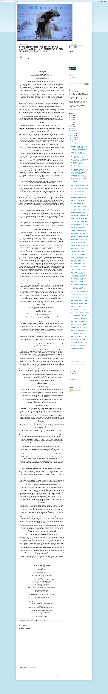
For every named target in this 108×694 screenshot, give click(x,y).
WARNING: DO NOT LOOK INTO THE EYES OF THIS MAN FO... (79, 340)
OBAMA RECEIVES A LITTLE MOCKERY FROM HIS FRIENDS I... (79, 176)
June (73, 143)
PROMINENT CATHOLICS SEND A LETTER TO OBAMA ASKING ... (78, 249)
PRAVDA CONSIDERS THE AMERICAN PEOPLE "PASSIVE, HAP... (79, 147)
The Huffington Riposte (43, 7)
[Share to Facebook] (43, 620)
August (73, 139)
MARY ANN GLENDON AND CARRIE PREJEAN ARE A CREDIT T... (79, 337)
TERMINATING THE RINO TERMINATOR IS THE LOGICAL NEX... (78, 183)
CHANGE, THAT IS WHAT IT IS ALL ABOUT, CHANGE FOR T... (78, 334)
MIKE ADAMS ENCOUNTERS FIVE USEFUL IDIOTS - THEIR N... (78, 273)
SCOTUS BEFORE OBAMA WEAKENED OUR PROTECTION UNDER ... (80, 298)
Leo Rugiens (73, 89)
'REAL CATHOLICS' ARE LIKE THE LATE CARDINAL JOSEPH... (78, 201)
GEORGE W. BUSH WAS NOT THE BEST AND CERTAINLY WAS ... (78, 252)
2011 (71, 126)
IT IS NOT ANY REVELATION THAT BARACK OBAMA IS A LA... (78, 310)
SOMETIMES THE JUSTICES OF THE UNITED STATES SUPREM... (79, 216)
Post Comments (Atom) (30, 667)
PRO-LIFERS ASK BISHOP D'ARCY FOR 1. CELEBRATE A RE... (79, 365)
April (73, 371)
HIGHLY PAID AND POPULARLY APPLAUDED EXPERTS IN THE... (79, 282)
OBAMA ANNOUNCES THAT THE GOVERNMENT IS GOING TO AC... (79, 231)
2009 (71, 130)
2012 (71, 124)
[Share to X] (41, 620)
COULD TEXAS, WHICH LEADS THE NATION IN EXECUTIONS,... (79, 356)
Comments (73, 77)
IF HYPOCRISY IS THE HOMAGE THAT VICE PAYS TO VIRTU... (79, 189)
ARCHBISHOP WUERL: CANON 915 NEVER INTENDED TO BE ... (79, 276)
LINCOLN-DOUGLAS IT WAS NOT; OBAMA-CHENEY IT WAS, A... (78, 179)
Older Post (61, 665)
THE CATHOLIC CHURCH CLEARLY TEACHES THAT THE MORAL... (79, 234)
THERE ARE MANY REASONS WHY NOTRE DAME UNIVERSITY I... (79, 255)
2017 (71, 115)
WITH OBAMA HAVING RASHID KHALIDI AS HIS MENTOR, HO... (78, 346)
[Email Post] (36, 620)
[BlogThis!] (40, 620)
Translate (80, 47)
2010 (71, 128)
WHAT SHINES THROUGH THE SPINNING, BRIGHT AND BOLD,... (79, 264)
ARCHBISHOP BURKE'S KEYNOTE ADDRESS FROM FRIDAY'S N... (79, 295)
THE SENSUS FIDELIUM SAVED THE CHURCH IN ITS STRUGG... (79, 237)
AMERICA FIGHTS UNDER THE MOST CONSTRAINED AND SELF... (79, 222)
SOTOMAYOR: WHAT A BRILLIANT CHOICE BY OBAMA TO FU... (78, 157)
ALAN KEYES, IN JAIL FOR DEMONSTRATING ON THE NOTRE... (78, 289)
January (73, 377)
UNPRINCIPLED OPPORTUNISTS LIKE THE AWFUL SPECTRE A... (80, 279)
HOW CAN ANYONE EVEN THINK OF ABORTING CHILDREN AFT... (79, 186)
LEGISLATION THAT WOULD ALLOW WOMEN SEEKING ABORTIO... (79, 322)
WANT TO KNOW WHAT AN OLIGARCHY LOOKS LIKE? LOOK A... (79, 153)
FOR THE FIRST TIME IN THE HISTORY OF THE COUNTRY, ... (80, 313)
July (73, 141)
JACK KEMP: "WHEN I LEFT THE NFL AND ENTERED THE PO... (79, 316)
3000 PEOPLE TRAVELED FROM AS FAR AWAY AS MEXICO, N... (79, 192)
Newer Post (22, 665)
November (74, 133)
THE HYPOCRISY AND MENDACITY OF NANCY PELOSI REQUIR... (80, 368)
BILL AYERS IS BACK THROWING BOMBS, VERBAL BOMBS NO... (78, 195)
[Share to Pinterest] (44, 620)
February (74, 375)
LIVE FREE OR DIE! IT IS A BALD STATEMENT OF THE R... (78, 204)
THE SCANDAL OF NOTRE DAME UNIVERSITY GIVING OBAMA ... (78, 243)
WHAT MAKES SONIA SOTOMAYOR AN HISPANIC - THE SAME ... (79, 170)
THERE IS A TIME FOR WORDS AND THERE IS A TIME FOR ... (79, 198)
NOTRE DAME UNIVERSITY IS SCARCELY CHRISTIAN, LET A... (79, 213)
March (73, 373)
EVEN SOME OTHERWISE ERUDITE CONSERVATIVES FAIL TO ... (79, 240)
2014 (71, 121)
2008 (71, 379)
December (74, 132)
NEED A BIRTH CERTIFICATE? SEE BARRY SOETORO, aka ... (79, 163)
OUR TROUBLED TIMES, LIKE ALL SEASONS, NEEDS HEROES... (78, 207)
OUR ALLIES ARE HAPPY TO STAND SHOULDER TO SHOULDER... (79, 319)
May (73, 144)
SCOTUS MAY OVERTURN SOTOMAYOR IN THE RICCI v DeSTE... (78, 167)
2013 (71, 122)
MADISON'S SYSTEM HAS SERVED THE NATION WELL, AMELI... (79, 331)
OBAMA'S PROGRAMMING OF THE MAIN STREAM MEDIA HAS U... (79, 328)
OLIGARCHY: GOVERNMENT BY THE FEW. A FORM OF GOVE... (79, 267)
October (73, 135)
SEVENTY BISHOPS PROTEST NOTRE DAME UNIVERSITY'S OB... (79, 246)
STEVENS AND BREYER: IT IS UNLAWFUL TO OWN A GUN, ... (78, 362)
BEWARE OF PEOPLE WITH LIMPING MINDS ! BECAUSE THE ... (79, 353)
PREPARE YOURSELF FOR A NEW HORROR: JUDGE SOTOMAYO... (79, 359)
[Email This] (38, 620)
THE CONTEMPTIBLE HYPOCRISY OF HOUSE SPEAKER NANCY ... (79, 225)
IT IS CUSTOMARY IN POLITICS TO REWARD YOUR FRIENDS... (79, 173)
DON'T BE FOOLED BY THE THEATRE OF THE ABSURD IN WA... (79, 301)
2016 (71, 117)
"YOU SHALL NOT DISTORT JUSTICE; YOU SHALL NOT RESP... (79, 292)
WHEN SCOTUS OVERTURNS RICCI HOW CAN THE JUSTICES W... (79, 160)
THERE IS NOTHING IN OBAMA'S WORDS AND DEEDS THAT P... (78, 270)
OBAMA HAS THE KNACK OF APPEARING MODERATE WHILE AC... (79, 350)
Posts (72, 75)
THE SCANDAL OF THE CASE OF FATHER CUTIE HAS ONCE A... (78, 228)
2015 (71, 119)
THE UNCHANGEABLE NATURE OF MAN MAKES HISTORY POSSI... (79, 325)
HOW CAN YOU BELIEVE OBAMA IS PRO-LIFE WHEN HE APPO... (79, 307)
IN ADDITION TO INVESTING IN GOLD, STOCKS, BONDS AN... (79, 285)
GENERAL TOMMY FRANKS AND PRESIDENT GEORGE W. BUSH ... (79, 343)
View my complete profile (74, 109)
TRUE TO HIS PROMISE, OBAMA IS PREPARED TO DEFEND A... (79, 150)
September (74, 137)
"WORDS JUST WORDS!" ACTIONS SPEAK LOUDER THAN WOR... (79, 219)
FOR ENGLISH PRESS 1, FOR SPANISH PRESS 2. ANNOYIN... (78, 261)
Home (42, 665)
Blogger (59, 675)
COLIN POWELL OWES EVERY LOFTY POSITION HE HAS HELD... (79, 258)
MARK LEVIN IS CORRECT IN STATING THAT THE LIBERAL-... (80, 304)
